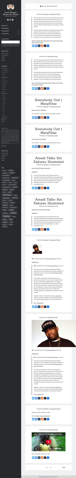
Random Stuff (4, 118)
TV (2, 112)
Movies (3, 103)
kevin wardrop (6, 187)
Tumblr (3, 110)
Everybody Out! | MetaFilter (48, 102)
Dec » (5, 145)
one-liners (7, 195)
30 (7, 142)
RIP (11, 205)
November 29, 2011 (55, 240)
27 (17, 140)
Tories (4, 210)
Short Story (5, 207)
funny (15, 182)
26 (15, 140)
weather (5, 222)
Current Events (5, 31)
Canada (11, 170)
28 (2, 142)
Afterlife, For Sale (4, 53)
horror (4, 184)
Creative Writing (5, 70)
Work (3, 91)
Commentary (5, 80)
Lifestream (4, 82)
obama (9, 192)
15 (5, 137)
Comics (3, 96)
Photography (4, 72)
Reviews (4, 107)
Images (3, 102)
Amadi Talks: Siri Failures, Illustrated (49, 160)
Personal (4, 86)
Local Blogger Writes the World (10, 13)
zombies (5, 226)
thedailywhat (35, 262)
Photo (15, 195)
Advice (3, 79)
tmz (35, 303)
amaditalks (34, 171)
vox (10, 219)
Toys (3, 109)
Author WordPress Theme (44, 476)
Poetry (3, 73)
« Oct (2, 145)
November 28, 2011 (55, 408)
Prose (3, 75)
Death (13, 180)
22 (5, 140)
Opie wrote (58, 296)
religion (10, 200)
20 (17, 137)
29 (5, 142)
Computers (4, 98)
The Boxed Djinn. (4, 55)
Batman (4, 170)
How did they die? (12, 184)
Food (3, 100)
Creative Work (5, 33)
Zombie (10, 224)
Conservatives (6, 175)
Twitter (2, 121)
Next (64, 467)
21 (2, 140)
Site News (4, 89)
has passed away (51, 258)
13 (17, 135)
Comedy (5, 173)
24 (10, 140)
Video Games (5, 116)
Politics (3, 87)
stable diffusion (13, 207)
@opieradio (40, 303)
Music (3, 105)
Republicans (5, 202)
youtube (4, 224)
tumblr (11, 210)
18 (12, 137)
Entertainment (5, 28)
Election (4, 182)
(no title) (3, 56)
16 (7, 137)
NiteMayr (46, 14)
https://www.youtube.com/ (43, 416)
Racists (4, 200)
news (4, 192)
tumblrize (5, 213)
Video (3, 114)
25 (12, 140)
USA (14, 216)
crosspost (15, 177)
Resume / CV (4, 25)
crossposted (6, 180)
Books (3, 95)
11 (12, 135)
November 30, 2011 (55, 14)
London (3, 84)
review (12, 202)
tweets (13, 213)
